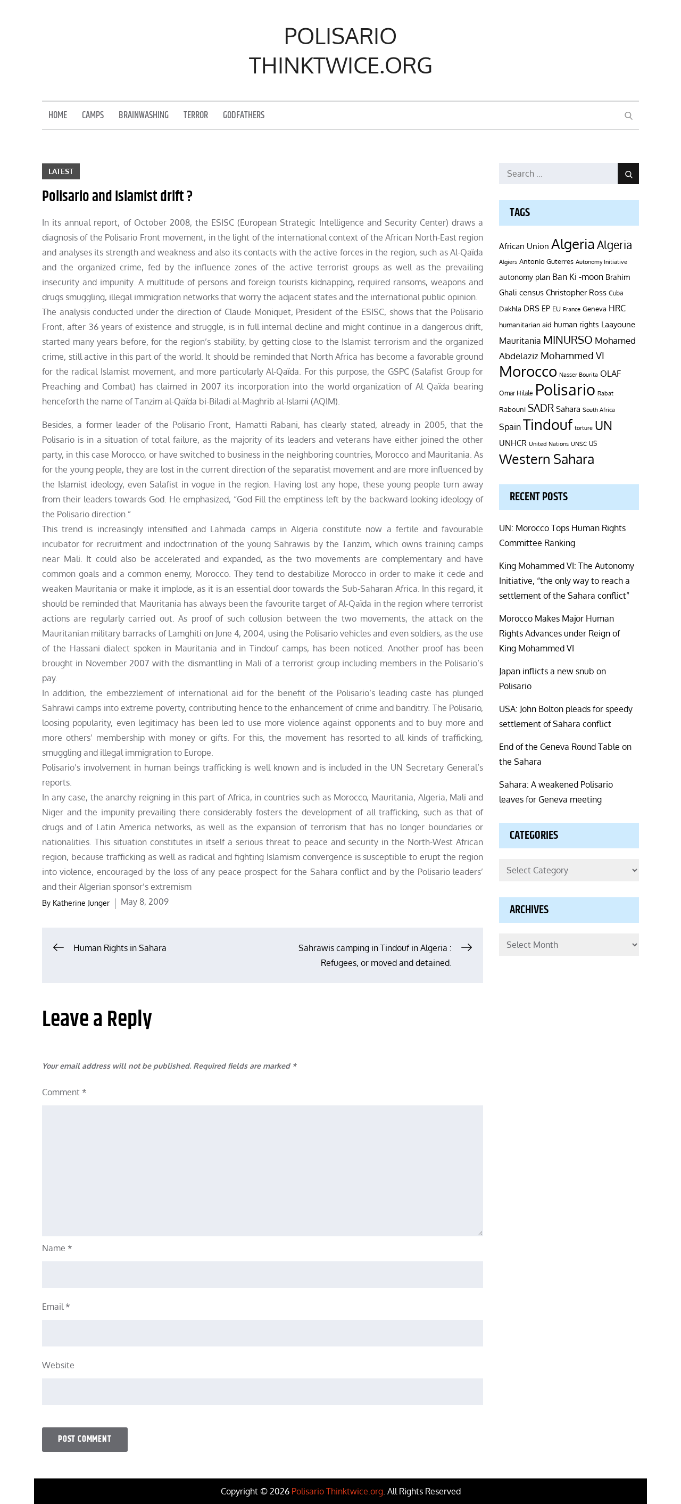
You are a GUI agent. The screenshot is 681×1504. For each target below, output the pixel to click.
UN (603, 425)
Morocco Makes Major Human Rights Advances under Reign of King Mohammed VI (559, 633)
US (593, 444)
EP (546, 308)
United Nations (549, 444)
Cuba (616, 293)
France (571, 309)
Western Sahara (546, 458)
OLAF (610, 373)
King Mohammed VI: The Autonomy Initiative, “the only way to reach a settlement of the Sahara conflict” (566, 580)
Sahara (568, 409)
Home (57, 115)
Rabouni (512, 409)
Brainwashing (144, 115)
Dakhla (510, 308)
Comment (64, 1092)
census (531, 292)
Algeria (573, 243)
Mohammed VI (572, 355)
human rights (576, 324)
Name (57, 1248)
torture (584, 428)
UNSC (579, 444)
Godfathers (243, 115)
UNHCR (513, 443)
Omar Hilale (516, 393)
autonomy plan (524, 277)
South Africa (599, 410)
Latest (60, 171)
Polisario (565, 389)
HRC (617, 307)
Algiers (508, 262)
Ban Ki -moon (577, 276)
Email (56, 1306)
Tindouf (547, 424)
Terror (196, 115)
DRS (531, 308)
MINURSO (568, 339)
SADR (541, 408)
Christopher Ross (576, 292)
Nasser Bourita (578, 374)
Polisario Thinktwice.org (341, 50)
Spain (510, 426)
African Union (524, 246)
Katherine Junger (81, 902)
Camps (93, 115)
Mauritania (520, 340)
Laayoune (618, 324)
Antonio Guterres (546, 261)
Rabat (605, 393)
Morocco (528, 371)
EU (556, 308)
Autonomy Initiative (601, 262)
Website (58, 1365)
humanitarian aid (525, 324)
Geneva (595, 308)
